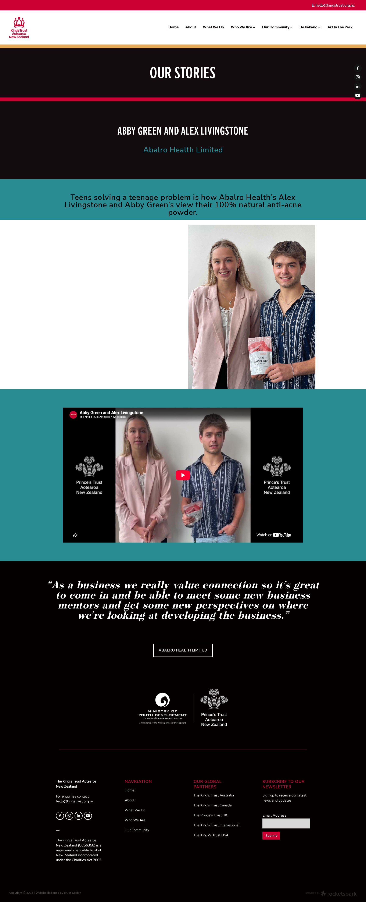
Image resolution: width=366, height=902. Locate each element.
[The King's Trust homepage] (44, 27)
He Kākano (308, 27)
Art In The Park (339, 27)
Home (173, 27)
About (190, 27)
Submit (271, 835)
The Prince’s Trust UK (210, 815)
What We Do (213, 27)
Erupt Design (72, 893)
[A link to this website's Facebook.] (358, 68)
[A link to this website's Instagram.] (358, 77)
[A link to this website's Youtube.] (358, 95)
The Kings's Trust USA (211, 835)
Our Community (276, 27)
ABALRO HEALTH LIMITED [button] (183, 650)
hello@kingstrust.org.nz (335, 5)
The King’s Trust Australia (214, 795)
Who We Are (242, 27)
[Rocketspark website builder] (331, 894)
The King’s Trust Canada (213, 805)
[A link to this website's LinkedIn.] (358, 86)
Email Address (274, 815)
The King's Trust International (217, 825)
